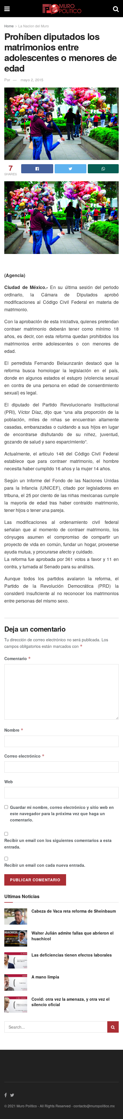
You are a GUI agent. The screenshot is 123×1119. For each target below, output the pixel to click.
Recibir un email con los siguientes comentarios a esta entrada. (58, 843)
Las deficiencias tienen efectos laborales (71, 955)
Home (9, 25)
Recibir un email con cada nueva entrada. (44, 865)
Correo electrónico (24, 756)
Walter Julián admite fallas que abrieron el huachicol (72, 935)
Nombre (13, 730)
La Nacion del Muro (33, 25)
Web (8, 781)
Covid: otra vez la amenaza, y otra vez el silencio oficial (70, 1002)
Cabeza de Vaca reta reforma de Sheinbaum (73, 911)
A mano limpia (45, 977)
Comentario (17, 658)
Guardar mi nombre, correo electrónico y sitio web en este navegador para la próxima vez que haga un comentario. (62, 813)
